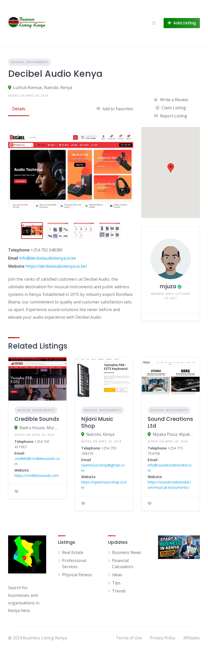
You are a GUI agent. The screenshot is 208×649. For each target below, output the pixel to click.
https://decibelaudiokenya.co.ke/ (56, 266)
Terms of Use (129, 638)
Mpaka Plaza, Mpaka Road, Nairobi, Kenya (173, 434)
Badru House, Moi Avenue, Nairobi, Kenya (40, 427)
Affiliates (191, 638)
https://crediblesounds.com (36, 475)
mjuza (168, 286)
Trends (119, 591)
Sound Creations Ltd (170, 422)
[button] (170, 168)
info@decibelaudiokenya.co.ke (47, 258)
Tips (116, 583)
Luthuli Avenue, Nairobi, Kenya (42, 87)
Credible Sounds (36, 419)
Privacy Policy (162, 638)
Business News (126, 552)
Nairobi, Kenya (100, 434)
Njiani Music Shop (97, 422)
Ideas (117, 575)
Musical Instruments (29, 62)
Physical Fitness (77, 575)
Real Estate (72, 552)
